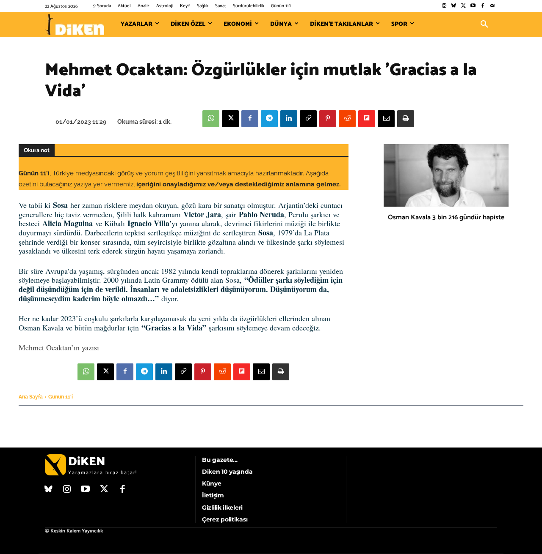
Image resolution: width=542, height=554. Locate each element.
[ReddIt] (347, 118)
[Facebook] (482, 6)
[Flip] (366, 118)
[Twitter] (463, 6)
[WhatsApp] (210, 118)
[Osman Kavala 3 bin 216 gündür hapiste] (446, 175)
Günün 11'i (60, 397)
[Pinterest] (327, 118)
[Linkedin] (288, 118)
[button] (484, 24)
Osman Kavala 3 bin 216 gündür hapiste (446, 217)
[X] (230, 118)
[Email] (386, 118)
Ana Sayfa (31, 397)
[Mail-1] (492, 6)
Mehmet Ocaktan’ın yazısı (59, 347)
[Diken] (74, 24)
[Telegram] (269, 118)
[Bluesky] (454, 6)
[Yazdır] (405, 118)
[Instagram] (444, 6)
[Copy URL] (308, 118)
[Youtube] (473, 6)
